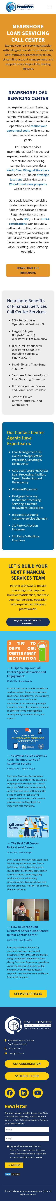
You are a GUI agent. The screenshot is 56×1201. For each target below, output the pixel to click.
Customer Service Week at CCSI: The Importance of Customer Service (27, 759)
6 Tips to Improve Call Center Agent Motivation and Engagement (26, 672)
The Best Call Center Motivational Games (23, 845)
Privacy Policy (16, 1150)
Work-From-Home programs (28, 184)
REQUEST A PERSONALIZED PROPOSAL (28, 622)
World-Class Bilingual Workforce (28, 170)
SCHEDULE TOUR (27, 1076)
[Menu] (50, 7)
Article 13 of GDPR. (34, 1157)
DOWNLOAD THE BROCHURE (28, 270)
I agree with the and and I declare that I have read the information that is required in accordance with (28, 1152)
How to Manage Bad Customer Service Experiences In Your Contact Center (27, 931)
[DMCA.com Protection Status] (28, 1174)
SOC (26, 219)
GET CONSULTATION (27, 1064)
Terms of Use (31, 1146)
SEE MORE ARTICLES (28, 994)
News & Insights (25, 681)
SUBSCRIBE (14, 1165)
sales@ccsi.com (16, 1053)
